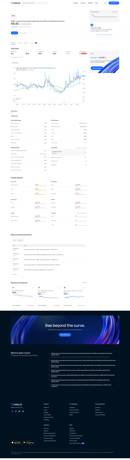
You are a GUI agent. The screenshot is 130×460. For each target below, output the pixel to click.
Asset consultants (100, 415)
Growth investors (74, 410)
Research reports (48, 417)
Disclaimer (72, 431)
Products (75, 3)
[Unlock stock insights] (92, 25)
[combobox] (14, 27)
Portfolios (46, 419)
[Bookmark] (30, 32)
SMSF (71, 415)
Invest (45, 410)
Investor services (48, 438)
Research (46, 407)
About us (46, 428)
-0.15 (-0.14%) (114, 11)
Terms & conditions (74, 438)
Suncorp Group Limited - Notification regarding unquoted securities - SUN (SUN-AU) (44, 254)
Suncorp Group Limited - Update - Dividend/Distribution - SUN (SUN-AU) (41, 249)
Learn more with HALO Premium (104, 34)
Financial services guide (76, 435)
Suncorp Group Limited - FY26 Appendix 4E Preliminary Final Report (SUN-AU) (42, 264)
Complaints (72, 433)
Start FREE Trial (114, 3)
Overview (72, 407)
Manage (46, 412)
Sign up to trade (97, 68)
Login (105, 3)
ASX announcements (49, 433)
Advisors (97, 410)
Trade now (14, 33)
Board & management (50, 435)
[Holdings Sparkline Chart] (104, 17)
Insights (71, 428)
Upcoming (20, 240)
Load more (14, 274)
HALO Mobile (47, 415)
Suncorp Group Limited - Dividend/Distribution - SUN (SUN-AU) (39, 269)
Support (46, 431)
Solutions (83, 3)
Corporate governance (50, 440)
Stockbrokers (99, 412)
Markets (90, 3)
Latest (14, 240)
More (96, 3)
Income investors (74, 412)
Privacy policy (73, 440)
